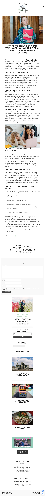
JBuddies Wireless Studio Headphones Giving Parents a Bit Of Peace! (28, 249)
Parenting (22, 43)
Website (4, 285)
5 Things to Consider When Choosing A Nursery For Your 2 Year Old (17, 249)
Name (3, 280)
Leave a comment (32, 55)
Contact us (9, 493)
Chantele (21, 55)
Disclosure (5, 492)
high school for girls (31, 59)
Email (3, 283)
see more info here (25, 471)
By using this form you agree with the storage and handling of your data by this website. (21, 289)
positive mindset (31, 218)
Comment (5, 265)
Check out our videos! (22, 452)
